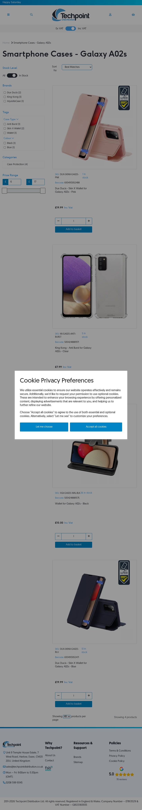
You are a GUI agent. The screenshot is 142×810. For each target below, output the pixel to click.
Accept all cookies (96, 427)
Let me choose (44, 427)
